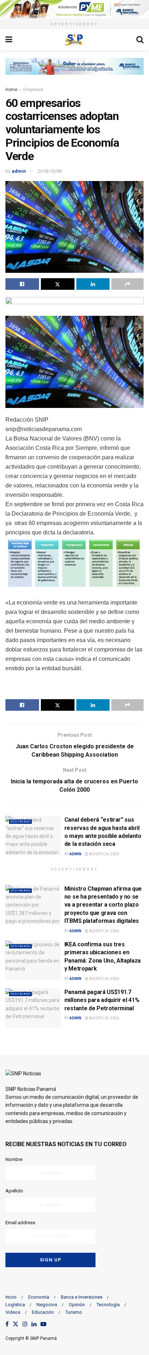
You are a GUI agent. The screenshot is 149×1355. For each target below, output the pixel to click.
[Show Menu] (8, 40)
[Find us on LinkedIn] (34, 1324)
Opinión (77, 1304)
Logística (15, 1304)
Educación (43, 1312)
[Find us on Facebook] (7, 1324)
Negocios (47, 1304)
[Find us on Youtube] (43, 1324)
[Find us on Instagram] (24, 1324)
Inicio (11, 1297)
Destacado (20, 821)
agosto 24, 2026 (103, 931)
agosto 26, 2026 (103, 854)
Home (11, 89)
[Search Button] (140, 40)
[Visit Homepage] (74, 40)
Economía (38, 1297)
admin (19, 171)
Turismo (73, 1312)
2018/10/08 (49, 171)
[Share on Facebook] (22, 284)
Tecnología (108, 1304)
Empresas (33, 89)
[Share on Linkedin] (93, 284)
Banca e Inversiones (81, 1297)
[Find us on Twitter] (15, 1324)
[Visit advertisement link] (74, 9)
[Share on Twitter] (57, 284)
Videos (12, 1312)
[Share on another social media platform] (127, 284)
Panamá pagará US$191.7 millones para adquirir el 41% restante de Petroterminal (102, 1000)
